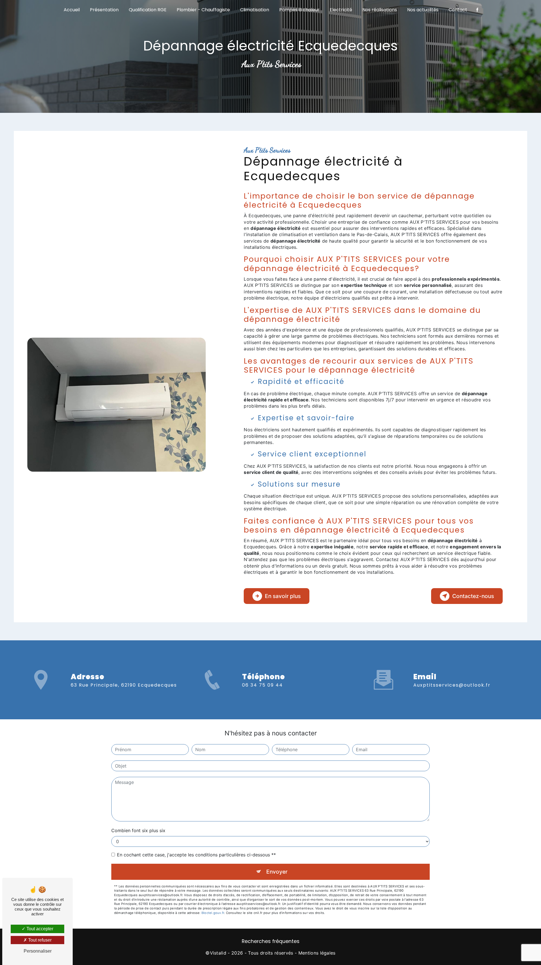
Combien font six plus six (138, 830)
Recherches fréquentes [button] (271, 941)
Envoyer (276, 871)
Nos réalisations (379, 9)
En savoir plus (283, 596)
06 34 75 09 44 (262, 685)
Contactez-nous (473, 596)
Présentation (104, 9)
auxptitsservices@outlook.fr (452, 685)
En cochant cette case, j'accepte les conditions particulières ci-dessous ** (196, 855)
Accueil (72, 9)
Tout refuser (39, 940)
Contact (458, 9)
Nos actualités (422, 9)
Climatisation (254, 9)
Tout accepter (39, 928)
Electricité (341, 9)
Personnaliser (38, 951)
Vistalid (218, 953)
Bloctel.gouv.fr (212, 913)
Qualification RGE (148, 9)
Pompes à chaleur (299, 9)
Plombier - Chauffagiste (203, 9)
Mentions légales (317, 953)
